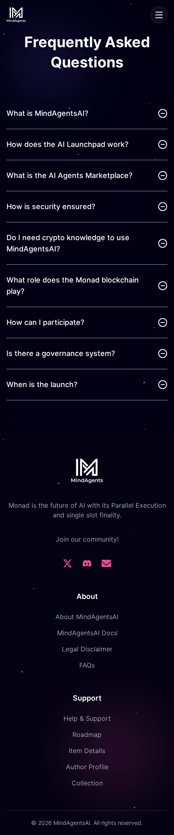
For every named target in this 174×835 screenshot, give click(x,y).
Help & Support (87, 718)
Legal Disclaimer (87, 649)
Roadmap (87, 734)
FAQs (87, 665)
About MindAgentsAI (87, 617)
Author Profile (87, 767)
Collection (87, 783)
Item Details (87, 751)
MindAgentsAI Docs (87, 633)
